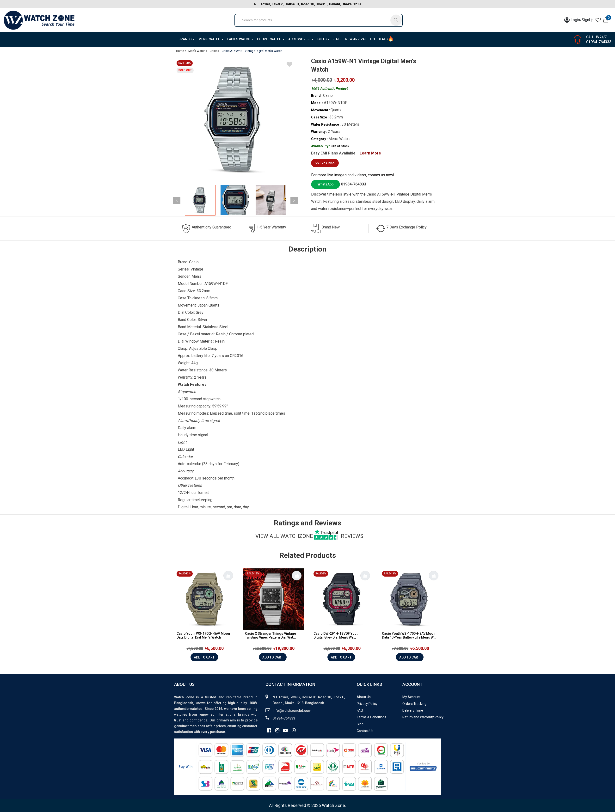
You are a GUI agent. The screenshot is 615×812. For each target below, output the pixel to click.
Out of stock (324, 162)
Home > (181, 50)
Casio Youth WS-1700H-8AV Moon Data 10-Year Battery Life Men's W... (409, 635)
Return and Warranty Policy (422, 717)
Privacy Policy (367, 704)
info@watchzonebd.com (292, 711)
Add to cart (204, 657)
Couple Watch (269, 39)
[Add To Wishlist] (289, 65)
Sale (337, 39)
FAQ (360, 710)
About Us (364, 697)
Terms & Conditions (371, 717)
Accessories (299, 39)
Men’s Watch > (198, 50)
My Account (411, 697)
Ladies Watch (239, 39)
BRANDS (185, 39)
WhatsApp (325, 184)
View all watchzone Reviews (309, 536)
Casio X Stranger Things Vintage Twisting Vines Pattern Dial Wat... (270, 635)
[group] (235, 119)
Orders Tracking (414, 704)
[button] (294, 200)
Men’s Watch (209, 39)
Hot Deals (379, 39)
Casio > (215, 50)
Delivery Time (412, 710)
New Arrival (355, 39)
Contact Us (365, 731)
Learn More (370, 153)
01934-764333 (598, 42)
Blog (360, 724)
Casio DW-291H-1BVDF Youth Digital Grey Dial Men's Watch (336, 635)
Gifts (322, 39)
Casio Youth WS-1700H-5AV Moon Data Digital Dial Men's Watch (203, 635)
